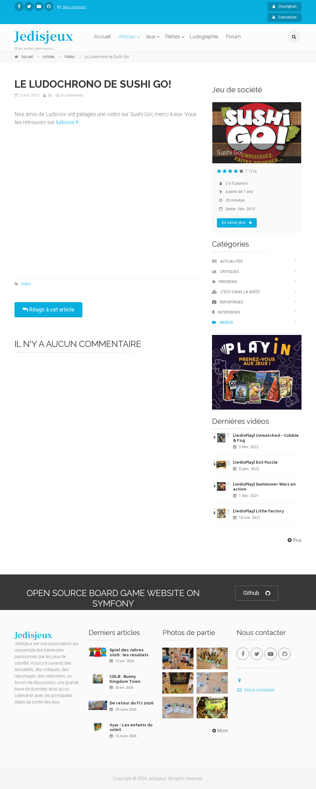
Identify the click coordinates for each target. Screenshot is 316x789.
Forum (233, 37)
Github (251, 593)
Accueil (102, 37)
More (222, 730)
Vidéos (26, 284)
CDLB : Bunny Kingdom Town (125, 679)
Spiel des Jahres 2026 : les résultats (129, 652)
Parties (172, 37)
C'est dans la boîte (240, 292)
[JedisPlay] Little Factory (258, 511)
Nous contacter (74, 7)
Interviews (228, 312)
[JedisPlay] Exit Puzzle (255, 462)
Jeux (150, 37)
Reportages (231, 302)
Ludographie (204, 37)
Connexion (287, 17)
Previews (227, 281)
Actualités (231, 261)
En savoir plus (234, 222)
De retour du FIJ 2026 (131, 703)
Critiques (229, 271)
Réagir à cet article (51, 309)
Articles (127, 37)
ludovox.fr (67, 122)
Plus (297, 540)
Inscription (287, 6)
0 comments (72, 95)
